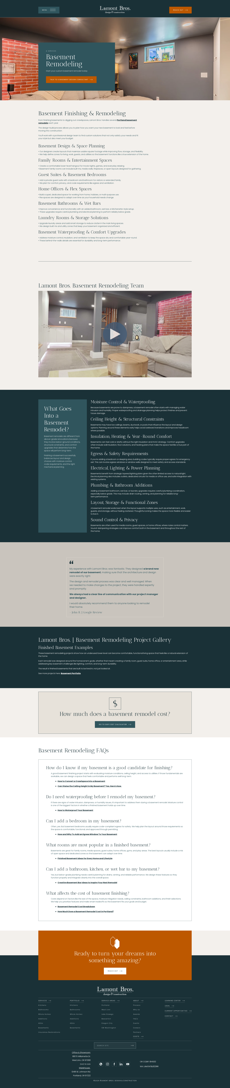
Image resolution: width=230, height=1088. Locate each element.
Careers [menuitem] (136, 1028)
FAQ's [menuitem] (135, 1019)
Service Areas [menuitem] (108, 1001)
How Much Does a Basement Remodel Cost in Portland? (86, 911)
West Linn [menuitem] (106, 1010)
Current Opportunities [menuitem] (176, 1011)
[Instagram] (107, 1064)
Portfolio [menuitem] (75, 1001)
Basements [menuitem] (43, 1028)
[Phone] (100, 1064)
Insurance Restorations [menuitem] (49, 1032)
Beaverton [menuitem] (106, 1019)
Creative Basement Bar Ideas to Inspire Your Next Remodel (87, 882)
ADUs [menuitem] (40, 1023)
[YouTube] (127, 1064)
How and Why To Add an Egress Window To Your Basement (87, 834)
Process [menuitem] (137, 1005)
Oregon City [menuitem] (107, 1023)
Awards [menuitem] (136, 1014)
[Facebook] (114, 1064)
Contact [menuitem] (169, 1016)
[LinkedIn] (121, 1064)
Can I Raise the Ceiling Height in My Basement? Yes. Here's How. (90, 786)
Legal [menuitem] (167, 1006)
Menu (44, 10)
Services (52, 51)
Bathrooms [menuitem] (43, 1010)
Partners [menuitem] (137, 1032)
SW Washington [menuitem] (109, 1028)
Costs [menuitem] (136, 1036)
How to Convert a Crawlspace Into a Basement (81, 781)
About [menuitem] (136, 1001)
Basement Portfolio (71, 673)
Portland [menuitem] (105, 1005)
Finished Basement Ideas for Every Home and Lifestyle (85, 858)
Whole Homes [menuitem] (44, 1014)
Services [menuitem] (42, 1001)
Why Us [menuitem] (136, 1010)
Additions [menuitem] (42, 1019)
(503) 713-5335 (85, 1064)
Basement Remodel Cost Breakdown (76, 906)
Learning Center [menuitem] (173, 1001)
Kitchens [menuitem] (42, 1005)
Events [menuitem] (136, 1023)
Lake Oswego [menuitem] (108, 1014)
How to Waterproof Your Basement (75, 810)
